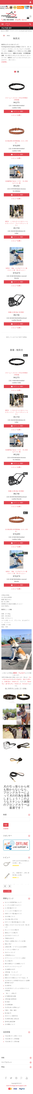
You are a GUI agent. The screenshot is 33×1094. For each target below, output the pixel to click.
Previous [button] (5, 886)
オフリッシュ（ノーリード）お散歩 (15, 958)
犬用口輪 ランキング (11, 972)
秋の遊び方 (8, 1013)
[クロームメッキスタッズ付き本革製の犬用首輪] (16, 86)
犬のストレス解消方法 (11, 1016)
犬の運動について (10, 1024)
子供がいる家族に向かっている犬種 (15, 941)
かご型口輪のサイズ (10, 908)
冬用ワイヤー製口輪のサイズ (13, 913)
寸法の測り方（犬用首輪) (12, 1038)
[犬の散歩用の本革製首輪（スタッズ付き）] (16, 129)
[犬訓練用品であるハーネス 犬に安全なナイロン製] (16, 171)
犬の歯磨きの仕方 (10, 969)
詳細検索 (5, 828)
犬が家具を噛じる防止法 (12, 1018)
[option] (16, 865)
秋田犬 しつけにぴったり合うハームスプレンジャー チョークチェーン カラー (16, 223)
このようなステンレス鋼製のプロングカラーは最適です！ (16, 803)
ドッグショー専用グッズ (12, 949)
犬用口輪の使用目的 (10, 999)
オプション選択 (18, 111)
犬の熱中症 (8, 985)
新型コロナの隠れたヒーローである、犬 (16, 978)
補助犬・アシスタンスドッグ (13, 975)
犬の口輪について (10, 916)
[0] (28, 18)
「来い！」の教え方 (10, 993)
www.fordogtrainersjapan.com (16, 1085)
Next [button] (9, 886)
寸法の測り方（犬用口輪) (12, 1041)
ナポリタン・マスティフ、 (12, 681)
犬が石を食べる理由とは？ (12, 1007)
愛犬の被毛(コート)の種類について (15, 963)
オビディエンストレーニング (13, 966)
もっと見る (7, 891)
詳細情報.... (4, 62)
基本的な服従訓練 (10, 1021)
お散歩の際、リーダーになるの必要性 (16, 947)
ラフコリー (25, 684)
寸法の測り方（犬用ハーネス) (13, 1036)
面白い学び (8, 944)
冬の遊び (7, 1002)
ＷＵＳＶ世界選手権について (13, 902)
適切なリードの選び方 (11, 932)
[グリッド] (15, 71)
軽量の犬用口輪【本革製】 (16, 312)
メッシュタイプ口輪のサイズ (13, 911)
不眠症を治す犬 (9, 938)
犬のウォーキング (10, 952)
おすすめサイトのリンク (12, 935)
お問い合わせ (22, 20)
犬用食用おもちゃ (10, 955)
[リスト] (18, 71)
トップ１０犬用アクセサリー (13, 905)
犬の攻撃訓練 (9, 1004)
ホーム (4, 35)
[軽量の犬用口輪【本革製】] (16, 300)
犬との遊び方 (9, 961)
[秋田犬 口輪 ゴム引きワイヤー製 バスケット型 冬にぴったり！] (16, 256)
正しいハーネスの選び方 (12, 930)
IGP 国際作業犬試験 (10, 996)
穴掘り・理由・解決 (10, 1010)
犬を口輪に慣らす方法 (11, 919)
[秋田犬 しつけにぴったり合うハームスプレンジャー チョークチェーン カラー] (16, 211)
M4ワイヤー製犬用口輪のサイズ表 (15, 922)
